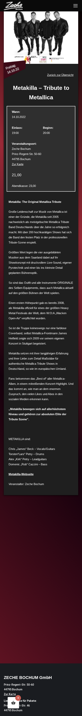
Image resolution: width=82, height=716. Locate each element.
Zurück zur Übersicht (60, 75)
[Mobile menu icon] (75, 5)
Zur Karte (17, 164)
